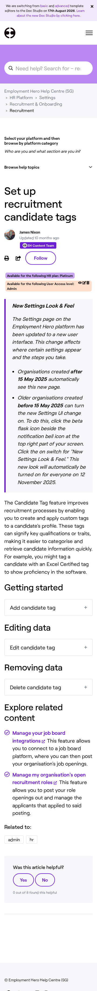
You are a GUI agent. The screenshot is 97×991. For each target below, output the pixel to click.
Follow (40, 257)
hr (32, 839)
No (45, 879)
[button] (48, 167)
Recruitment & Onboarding (36, 103)
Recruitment (22, 110)
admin (14, 839)
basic (44, 6)
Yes (23, 879)
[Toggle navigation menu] (89, 32)
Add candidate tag (33, 607)
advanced (62, 6)
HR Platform (21, 97)
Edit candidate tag (32, 647)
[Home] (9, 32)
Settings (47, 97)
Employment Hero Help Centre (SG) (39, 90)
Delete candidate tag (35, 687)
